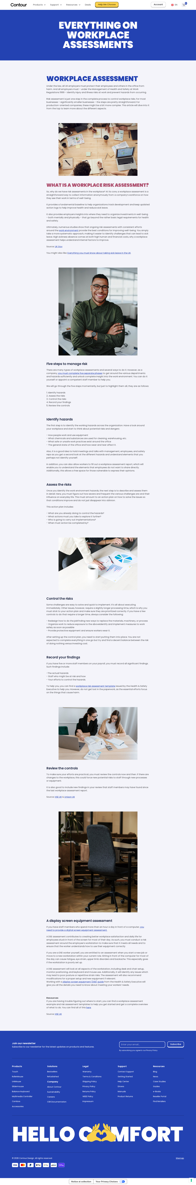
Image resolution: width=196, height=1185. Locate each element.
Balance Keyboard (20, 1091)
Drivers (121, 1086)
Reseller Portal (159, 1096)
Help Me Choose (107, 4)
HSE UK (58, 796)
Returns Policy (89, 1091)
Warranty (87, 1071)
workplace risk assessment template (95, 686)
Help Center (123, 1081)
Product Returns (125, 1096)
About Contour (54, 1086)
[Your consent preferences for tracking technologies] (191, 1180)
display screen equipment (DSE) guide (83, 981)
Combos (16, 1101)
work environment (68, 230)
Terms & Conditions (92, 1076)
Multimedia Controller (22, 1096)
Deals (88, 4)
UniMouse (16, 1081)
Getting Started (125, 1076)
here (88, 1007)
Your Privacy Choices (107, 1181)
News (155, 1076)
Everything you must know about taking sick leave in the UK (99, 253)
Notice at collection (81, 1181)
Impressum (88, 1101)
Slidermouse (18, 1086)
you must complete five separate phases (80, 373)
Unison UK (69, 796)
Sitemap (180, 1158)
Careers (51, 1096)
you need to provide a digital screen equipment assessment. (95, 928)
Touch (15, 1071)
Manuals (122, 1091)
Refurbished (53, 1076)
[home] (19, 4)
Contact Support (126, 1071)
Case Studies (159, 1081)
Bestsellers (52, 1071)
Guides (156, 1086)
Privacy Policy (89, 1086)
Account (158, 4)
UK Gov (58, 246)
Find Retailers (159, 1101)
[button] (39, 5)
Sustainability (53, 1092)
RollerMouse (17, 1076)
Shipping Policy (90, 1081)
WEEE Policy (88, 1096)
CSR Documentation (56, 1101)
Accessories (18, 1106)
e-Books (157, 1091)
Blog (155, 1071)
